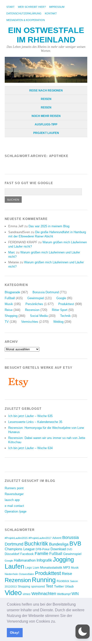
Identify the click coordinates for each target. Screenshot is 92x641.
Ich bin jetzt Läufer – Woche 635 (30, 416)
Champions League (20, 549)
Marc (11, 252)
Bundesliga (58, 544)
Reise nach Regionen (46, 90)
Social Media (39, 316)
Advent (56, 538)
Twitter (59, 586)
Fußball (10, 298)
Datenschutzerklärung (24, 13)
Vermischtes (29, 321)
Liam (36, 567)
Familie (41, 553)
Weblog (58, 321)
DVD (69, 549)
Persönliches (34, 304)
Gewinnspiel (35, 298)
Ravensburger (14, 494)
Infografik (44, 560)
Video (13, 592)
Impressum (56, 6)
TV (7, 321)
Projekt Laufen (46, 133)
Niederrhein (11, 574)
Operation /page (15, 511)
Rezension (32, 310)
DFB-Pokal (43, 549)
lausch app (12, 500)
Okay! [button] (14, 632)
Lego (28, 567)
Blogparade (12, 292)
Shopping (11, 316)
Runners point (14, 488)
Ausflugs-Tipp (46, 124)
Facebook (27, 554)
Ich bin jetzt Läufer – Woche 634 (30, 448)
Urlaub (69, 586)
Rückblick (63, 581)
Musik (9, 304)
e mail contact (14, 506)
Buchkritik (36, 544)
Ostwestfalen (26, 574)
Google (61, 298)
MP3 (66, 567)
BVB (75, 543)
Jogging (63, 559)
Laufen (14, 566)
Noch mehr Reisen (46, 116)
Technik (65, 316)
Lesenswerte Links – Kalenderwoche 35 (35, 422)
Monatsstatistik (51, 567)
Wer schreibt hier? (32, 6)
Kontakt (51, 13)
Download (58, 549)
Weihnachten (43, 593)
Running (44, 579)
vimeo (26, 594)
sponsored (38, 586)
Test (49, 586)
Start (10, 6)
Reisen (46, 99)
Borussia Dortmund (46, 292)
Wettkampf (64, 594)
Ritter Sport (59, 310)
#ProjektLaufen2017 (40, 538)
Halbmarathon (25, 560)
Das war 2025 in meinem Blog (49, 226)
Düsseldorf (12, 554)
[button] (57, 621)
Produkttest (66, 304)
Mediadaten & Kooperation (25, 20)
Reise (9, 310)
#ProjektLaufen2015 (16, 538)
